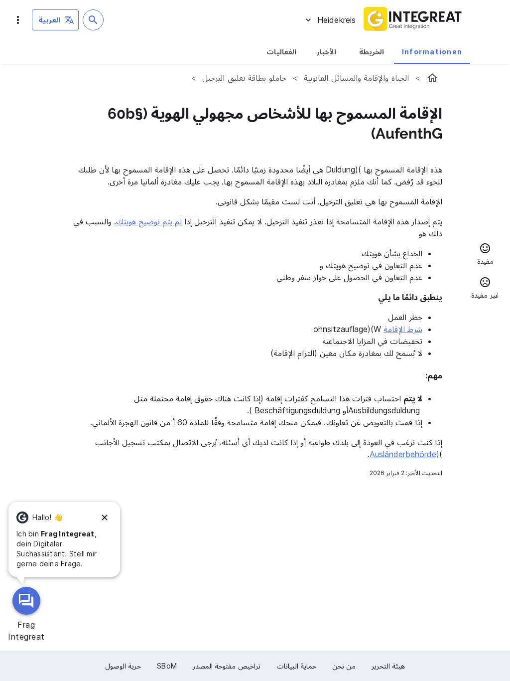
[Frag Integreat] (26, 601)
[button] (485, 255)
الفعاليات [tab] (281, 51)
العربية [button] (49, 19)
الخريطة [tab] (371, 51)
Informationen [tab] (432, 51)
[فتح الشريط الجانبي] (18, 20)
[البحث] (93, 19)
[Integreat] (413, 20)
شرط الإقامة (402, 329)
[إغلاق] (104, 517)
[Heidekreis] (432, 78)
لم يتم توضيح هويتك (149, 221)
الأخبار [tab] (326, 51)
